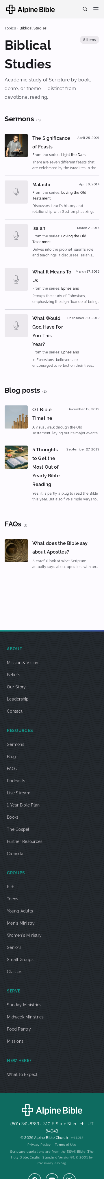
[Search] (85, 9)
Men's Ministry (21, 923)
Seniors (14, 947)
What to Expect (22, 1074)
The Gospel (18, 829)
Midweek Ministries (25, 1017)
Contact (15, 711)
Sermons (15, 744)
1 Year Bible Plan (23, 805)
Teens (12, 899)
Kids (11, 886)
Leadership (18, 699)
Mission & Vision (22, 662)
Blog (11, 756)
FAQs (12, 768)
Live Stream (18, 793)
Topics (10, 28)
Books (12, 817)
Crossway (45, 1163)
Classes (14, 971)
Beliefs (13, 675)
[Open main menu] (96, 9)
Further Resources (24, 841)
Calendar (16, 853)
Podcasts (16, 780)
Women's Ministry (24, 935)
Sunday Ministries (24, 1005)
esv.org (60, 1163)
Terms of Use (66, 1145)
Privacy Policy (39, 1145)
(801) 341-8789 (24, 1124)
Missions (15, 1041)
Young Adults (20, 911)
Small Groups (20, 959)
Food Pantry (19, 1029)
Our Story (16, 687)
